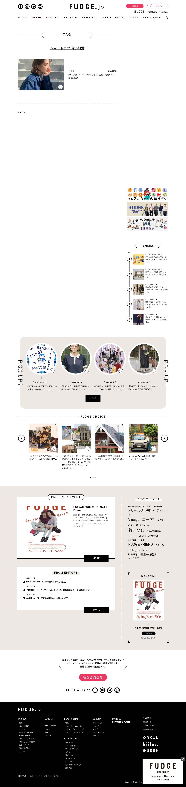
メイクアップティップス (74, 732)
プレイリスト (70, 758)
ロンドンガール (148, 536)
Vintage (133, 519)
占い (131, 525)
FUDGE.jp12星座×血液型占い (143, 554)
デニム (141, 539)
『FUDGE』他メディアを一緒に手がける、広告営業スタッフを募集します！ (59, 590)
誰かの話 (68, 768)
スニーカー (132, 536)
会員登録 (135, 6)
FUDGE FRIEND (140, 544)
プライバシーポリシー (52, 776)
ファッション (98, 723)
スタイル (159, 545)
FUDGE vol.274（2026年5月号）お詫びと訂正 (46, 581)
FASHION (22, 17)
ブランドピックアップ (27, 738)
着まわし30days (143, 525)
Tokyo (159, 520)
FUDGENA (106, 17)
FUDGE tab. (36, 17)
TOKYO (47, 729)
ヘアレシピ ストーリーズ (74, 729)
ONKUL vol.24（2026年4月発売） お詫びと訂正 (47, 598)
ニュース (22, 729)
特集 (20, 723)
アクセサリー (24, 751)
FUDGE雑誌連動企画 (136, 506)
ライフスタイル (71, 746)
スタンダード (24, 745)
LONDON (48, 735)
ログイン (159, 6)
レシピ (95, 729)
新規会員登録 (93, 677)
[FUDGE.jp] (87, 6)
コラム (67, 752)
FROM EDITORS (149, 726)
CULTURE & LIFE (90, 17)
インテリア (133, 558)
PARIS (47, 732)
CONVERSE (132, 540)
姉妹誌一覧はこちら (148, 638)
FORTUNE (120, 17)
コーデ (148, 519)
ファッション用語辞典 (27, 742)
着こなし (136, 530)
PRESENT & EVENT (152, 17)
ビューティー (98, 726)
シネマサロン (70, 761)
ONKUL (149, 507)
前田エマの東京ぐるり (73, 765)
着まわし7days (24, 748)
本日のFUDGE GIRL (154, 531)
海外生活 (96, 735)
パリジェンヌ (138, 550)
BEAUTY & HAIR (70, 17)
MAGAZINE (134, 17)
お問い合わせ (35, 776)
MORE (96, 558)
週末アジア (69, 755)
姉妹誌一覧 (147, 722)
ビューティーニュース (73, 726)
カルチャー (69, 742)
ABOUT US (22, 776)
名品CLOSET (24, 726)
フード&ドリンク (71, 749)
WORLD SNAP (52, 17)
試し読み (148, 633)
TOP (19, 112)
